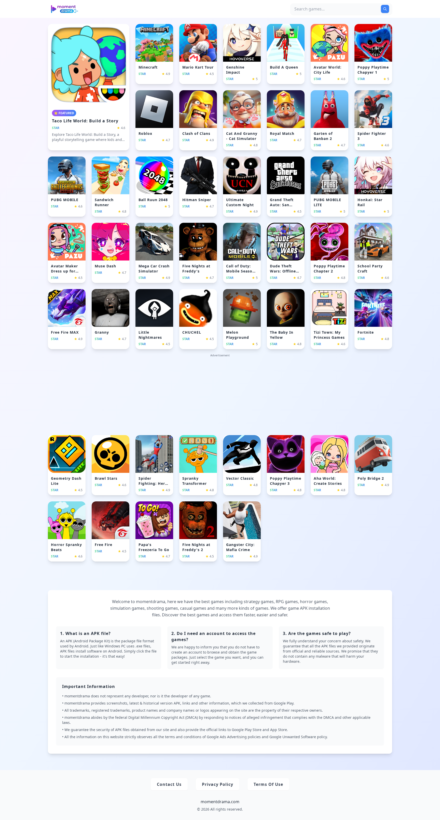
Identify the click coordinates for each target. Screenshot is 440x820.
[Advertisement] (220, 395)
